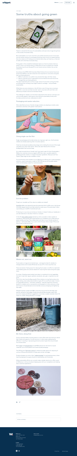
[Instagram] (19, 451)
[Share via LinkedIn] (16, 402)
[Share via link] (19, 402)
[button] (73, 2)
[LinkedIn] (17, 451)
